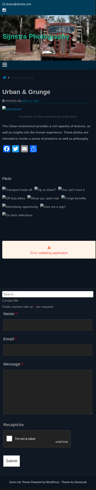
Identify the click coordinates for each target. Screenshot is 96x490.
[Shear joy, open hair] (43, 198)
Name (10, 314)
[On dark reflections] (17, 215)
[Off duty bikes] (13, 198)
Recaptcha (13, 425)
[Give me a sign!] (53, 207)
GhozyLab (80, 482)
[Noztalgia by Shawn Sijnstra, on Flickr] (12, 109)
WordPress (52, 482)
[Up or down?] (45, 190)
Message (13, 364)
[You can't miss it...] (72, 190)
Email (10, 339)
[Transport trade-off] (17, 190)
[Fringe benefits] (73, 198)
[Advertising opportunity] (20, 207)
